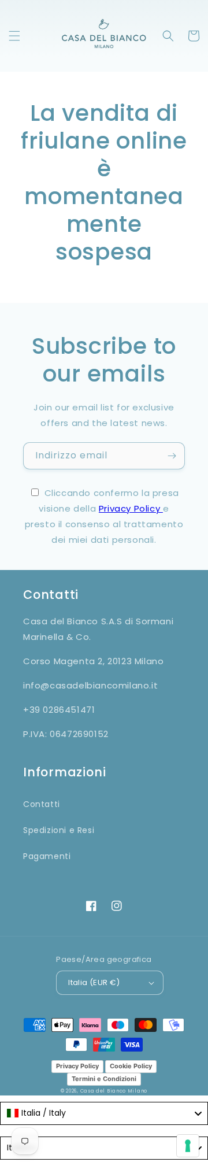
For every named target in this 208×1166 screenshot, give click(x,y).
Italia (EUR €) (94, 982)
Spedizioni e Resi (58, 830)
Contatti (41, 804)
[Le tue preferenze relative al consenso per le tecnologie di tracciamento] (188, 1146)
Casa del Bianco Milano (113, 1090)
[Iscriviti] (171, 455)
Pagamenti (46, 856)
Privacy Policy (131, 508)
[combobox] (104, 1113)
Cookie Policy (131, 1066)
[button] (14, 36)
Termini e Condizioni (104, 1079)
